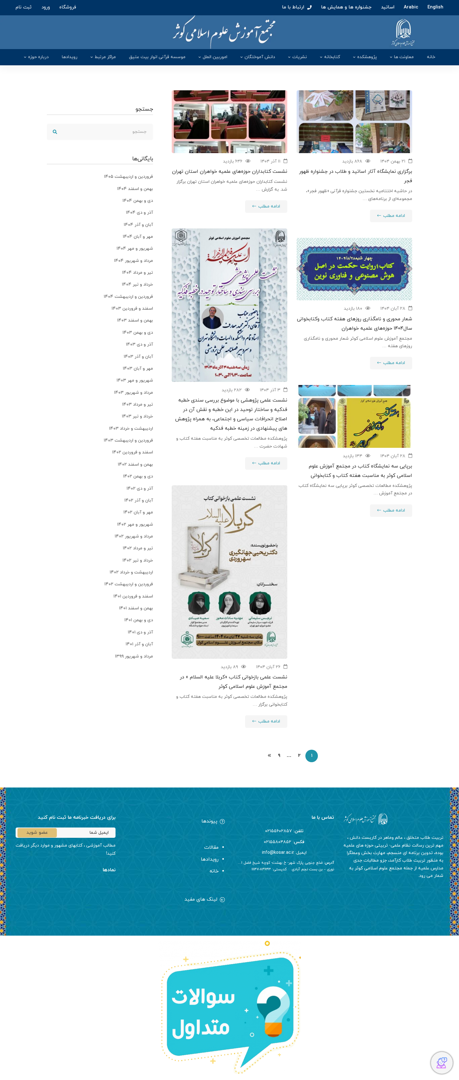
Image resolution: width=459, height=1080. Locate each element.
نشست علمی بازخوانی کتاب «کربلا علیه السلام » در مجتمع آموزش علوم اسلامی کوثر (233, 682)
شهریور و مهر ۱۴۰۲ (135, 525)
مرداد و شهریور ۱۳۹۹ (134, 656)
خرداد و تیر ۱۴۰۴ (137, 285)
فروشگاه (67, 7)
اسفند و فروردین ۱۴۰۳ (132, 309)
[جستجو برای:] (100, 132)
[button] (175, 822)
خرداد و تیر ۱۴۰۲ (137, 560)
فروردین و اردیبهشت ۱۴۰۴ (128, 297)
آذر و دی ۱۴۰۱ (140, 632)
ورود (46, 7)
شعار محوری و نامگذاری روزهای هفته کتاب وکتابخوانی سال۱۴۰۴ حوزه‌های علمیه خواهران (354, 324)
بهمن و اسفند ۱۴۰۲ (135, 465)
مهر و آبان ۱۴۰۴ (138, 237)
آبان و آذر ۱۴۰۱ (139, 644)
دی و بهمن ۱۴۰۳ (137, 333)
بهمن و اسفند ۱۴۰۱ (136, 608)
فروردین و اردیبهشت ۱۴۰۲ (128, 584)
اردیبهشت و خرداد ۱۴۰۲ (131, 572)
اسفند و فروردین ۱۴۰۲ (132, 452)
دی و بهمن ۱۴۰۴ (137, 201)
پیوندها (209, 821)
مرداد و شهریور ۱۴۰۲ (134, 536)
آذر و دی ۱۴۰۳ (139, 345)
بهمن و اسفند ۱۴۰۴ (135, 189)
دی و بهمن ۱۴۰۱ (138, 620)
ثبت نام (24, 7)
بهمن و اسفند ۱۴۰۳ (135, 320)
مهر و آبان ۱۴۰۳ (138, 369)
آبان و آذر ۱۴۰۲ (138, 500)
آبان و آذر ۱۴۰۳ (138, 357)
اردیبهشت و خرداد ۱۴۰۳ (131, 429)
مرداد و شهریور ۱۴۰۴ (133, 261)
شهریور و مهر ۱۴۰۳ (134, 380)
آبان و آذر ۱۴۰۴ (138, 225)
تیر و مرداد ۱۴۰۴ (137, 273)
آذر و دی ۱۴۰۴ (139, 213)
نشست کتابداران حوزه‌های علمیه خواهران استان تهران (229, 171)
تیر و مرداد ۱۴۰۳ (137, 405)
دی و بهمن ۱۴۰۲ (138, 476)
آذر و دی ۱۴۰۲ (139, 489)
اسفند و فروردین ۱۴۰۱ (133, 596)
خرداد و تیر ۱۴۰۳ (137, 416)
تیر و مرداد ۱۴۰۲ (138, 548)
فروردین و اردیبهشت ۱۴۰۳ (128, 440)
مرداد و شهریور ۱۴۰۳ (133, 393)
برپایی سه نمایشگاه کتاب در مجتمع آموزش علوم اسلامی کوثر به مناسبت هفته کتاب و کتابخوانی (360, 471)
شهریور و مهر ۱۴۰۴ (134, 249)
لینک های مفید (201, 899)
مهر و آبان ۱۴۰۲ (138, 512)
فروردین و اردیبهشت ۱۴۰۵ (128, 177)
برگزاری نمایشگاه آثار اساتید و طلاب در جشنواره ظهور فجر (355, 176)
